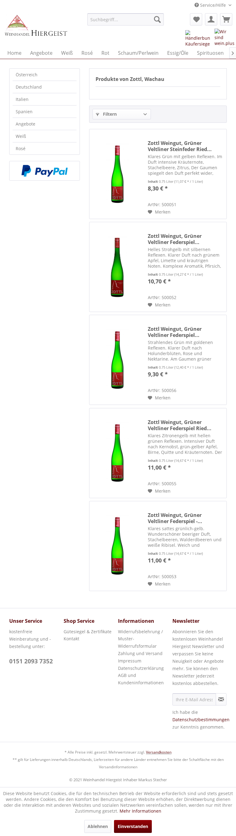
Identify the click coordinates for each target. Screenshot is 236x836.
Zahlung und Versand (140, 653)
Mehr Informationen (140, 811)
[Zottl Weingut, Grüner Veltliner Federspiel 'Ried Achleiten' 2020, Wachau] (117, 267)
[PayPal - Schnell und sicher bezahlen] (44, 171)
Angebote (25, 124)
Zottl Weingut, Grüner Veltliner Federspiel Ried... (179, 425)
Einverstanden (133, 826)
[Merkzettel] (196, 19)
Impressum (129, 661)
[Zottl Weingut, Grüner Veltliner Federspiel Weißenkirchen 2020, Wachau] (117, 360)
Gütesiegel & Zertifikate (88, 631)
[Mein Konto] (211, 19)
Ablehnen (98, 826)
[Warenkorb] (226, 19)
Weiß (21, 136)
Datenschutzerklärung (141, 668)
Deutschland (29, 87)
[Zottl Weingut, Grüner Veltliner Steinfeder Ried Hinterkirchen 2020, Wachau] (117, 174)
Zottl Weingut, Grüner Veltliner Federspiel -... (175, 518)
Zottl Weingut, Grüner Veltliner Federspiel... (175, 239)
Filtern (109, 114)
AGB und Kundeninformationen (141, 679)
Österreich (26, 75)
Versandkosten (158, 752)
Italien (22, 99)
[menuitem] (125, 19)
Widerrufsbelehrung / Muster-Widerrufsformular (140, 639)
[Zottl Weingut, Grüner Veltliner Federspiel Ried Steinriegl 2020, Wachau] (117, 453)
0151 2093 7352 (31, 661)
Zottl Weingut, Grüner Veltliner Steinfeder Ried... (180, 146)
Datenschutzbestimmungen (201, 719)
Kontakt (71, 639)
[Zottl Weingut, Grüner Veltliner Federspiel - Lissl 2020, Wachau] (117, 546)
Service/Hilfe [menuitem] (213, 5)
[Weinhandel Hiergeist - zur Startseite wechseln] (35, 28)
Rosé (21, 148)
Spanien (24, 111)
